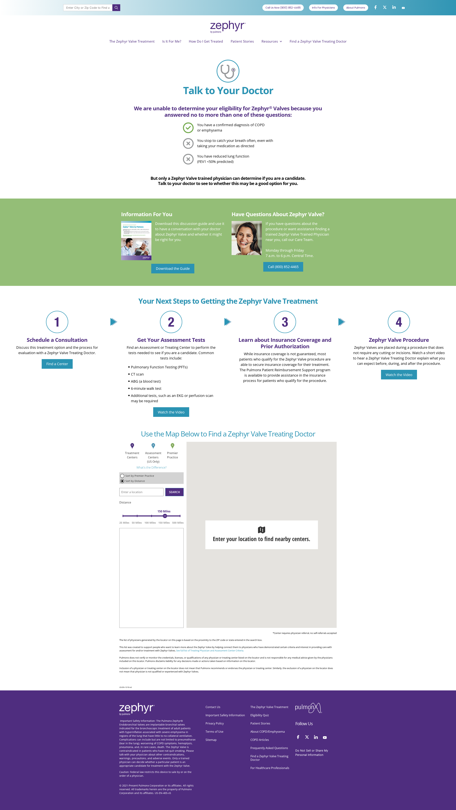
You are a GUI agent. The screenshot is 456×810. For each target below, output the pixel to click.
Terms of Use (214, 732)
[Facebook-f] (375, 7)
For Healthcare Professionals (269, 768)
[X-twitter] (385, 7)
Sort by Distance (135, 481)
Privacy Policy (215, 723)
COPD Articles (259, 740)
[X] (307, 737)
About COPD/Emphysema (267, 732)
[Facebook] (298, 737)
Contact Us (213, 707)
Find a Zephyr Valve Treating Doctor (318, 41)
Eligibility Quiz (259, 715)
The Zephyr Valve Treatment (132, 41)
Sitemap (211, 740)
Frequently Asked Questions (269, 748)
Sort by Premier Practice (139, 475)
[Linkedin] (316, 737)
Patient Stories (242, 41)
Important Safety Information (225, 715)
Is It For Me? (171, 41)
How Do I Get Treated (206, 41)
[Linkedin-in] (394, 7)
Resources (269, 41)
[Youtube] (403, 8)
